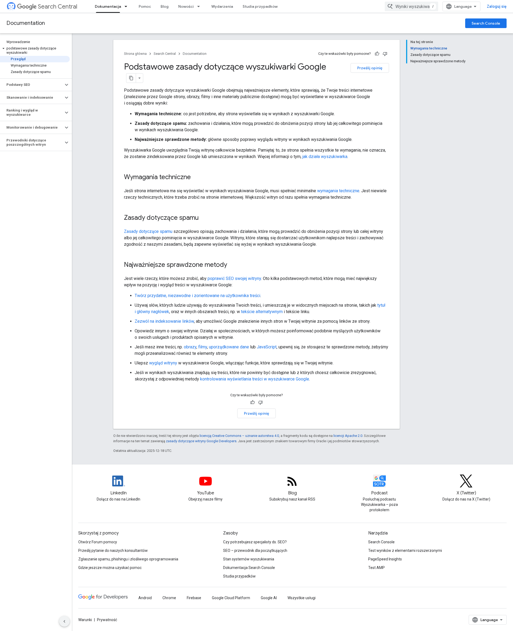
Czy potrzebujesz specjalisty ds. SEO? (255, 542)
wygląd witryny (163, 362)
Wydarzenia (222, 6)
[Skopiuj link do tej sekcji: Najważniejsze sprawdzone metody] (234, 265)
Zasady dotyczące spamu (148, 231)
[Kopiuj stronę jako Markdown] (131, 78)
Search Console (486, 23)
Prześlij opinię (369, 68)
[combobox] (411, 6)
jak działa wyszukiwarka (324, 156)
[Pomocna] (377, 54)
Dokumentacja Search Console (249, 567)
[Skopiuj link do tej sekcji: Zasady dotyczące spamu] (205, 218)
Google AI (269, 598)
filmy (202, 346)
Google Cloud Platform (231, 598)
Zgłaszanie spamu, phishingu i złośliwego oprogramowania (128, 559)
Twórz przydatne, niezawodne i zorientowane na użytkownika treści (197, 295)
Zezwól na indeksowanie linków (164, 321)
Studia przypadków (260, 6)
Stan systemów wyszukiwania (248, 559)
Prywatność (107, 620)
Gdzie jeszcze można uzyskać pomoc (110, 567)
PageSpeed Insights (385, 559)
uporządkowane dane (229, 346)
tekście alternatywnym (262, 311)
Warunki (85, 620)
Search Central (57, 6)
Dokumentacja (108, 6)
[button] (35, 50)
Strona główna (135, 54)
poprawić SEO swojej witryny (234, 278)
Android (145, 598)
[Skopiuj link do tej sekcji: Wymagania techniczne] (197, 177)
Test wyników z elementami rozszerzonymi (405, 550)
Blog (165, 6)
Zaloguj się (497, 6)
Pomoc (145, 6)
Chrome (169, 598)
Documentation (25, 23)
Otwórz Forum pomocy (97, 542)
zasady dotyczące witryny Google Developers (201, 441)
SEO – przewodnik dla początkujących (255, 550)
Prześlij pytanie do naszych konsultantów (113, 550)
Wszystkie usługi (301, 598)
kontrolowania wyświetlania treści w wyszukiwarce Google (254, 379)
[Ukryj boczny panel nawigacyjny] (64, 621)
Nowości (186, 6)
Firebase (194, 598)
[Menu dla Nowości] (200, 6)
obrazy (190, 346)
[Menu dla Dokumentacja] (127, 6)
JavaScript (267, 346)
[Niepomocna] (385, 54)
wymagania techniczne (338, 190)
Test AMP (376, 567)
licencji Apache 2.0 (347, 436)
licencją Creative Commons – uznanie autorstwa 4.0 (239, 436)
